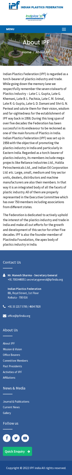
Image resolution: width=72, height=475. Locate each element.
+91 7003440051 (17, 279)
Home (26, 52)
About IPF (9, 343)
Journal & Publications (16, 401)
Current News (11, 407)
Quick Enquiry (15, 451)
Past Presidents (12, 366)
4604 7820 (35, 306)
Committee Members (15, 360)
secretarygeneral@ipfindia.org (44, 279)
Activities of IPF (12, 372)
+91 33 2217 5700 (17, 306)
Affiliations (9, 377)
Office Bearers (11, 355)
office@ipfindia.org (19, 316)
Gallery (7, 413)
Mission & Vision (12, 349)
